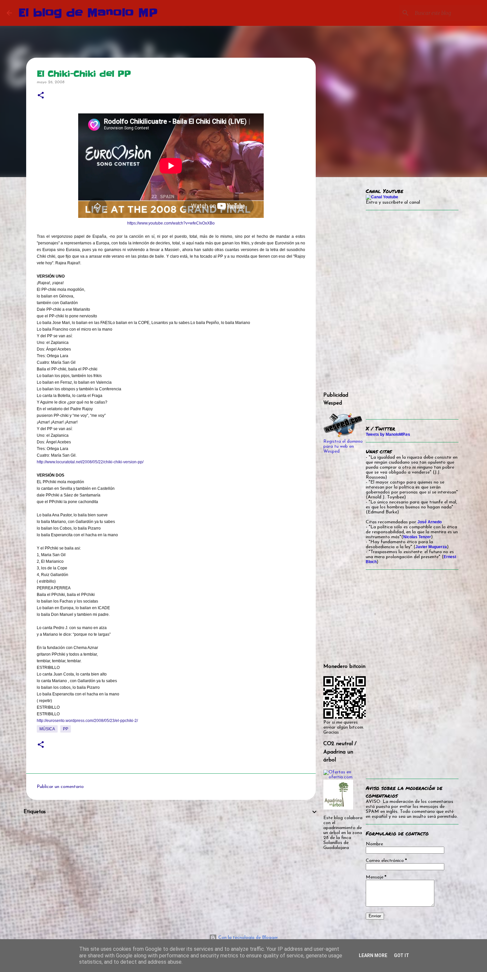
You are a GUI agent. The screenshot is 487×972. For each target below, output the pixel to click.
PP (65, 729)
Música (47, 729)
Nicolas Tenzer (417, 537)
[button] (41, 95)
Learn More (373, 955)
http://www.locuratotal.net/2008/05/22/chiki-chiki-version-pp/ (90, 462)
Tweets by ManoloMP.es (388, 434)
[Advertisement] (171, 867)
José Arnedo (429, 522)
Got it (401, 955)
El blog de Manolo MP (88, 12)
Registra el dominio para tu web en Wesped (343, 446)
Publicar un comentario (60, 786)
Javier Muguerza (431, 547)
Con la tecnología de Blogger (247, 937)
